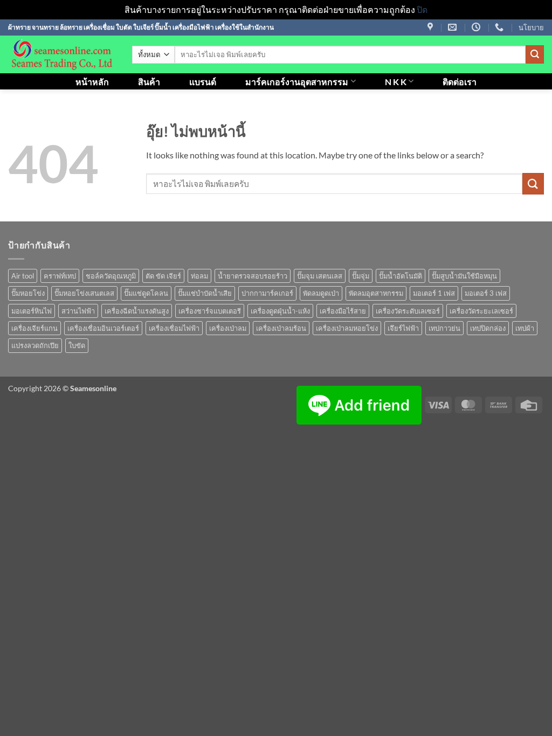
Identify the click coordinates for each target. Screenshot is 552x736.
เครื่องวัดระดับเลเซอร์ (408, 311)
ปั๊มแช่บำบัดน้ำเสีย (205, 293)
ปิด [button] (422, 9)
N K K (395, 82)
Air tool (22, 276)
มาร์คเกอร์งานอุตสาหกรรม (296, 82)
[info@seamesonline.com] (453, 27)
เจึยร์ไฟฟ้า (403, 328)
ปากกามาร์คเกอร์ (267, 293)
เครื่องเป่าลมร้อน (281, 328)
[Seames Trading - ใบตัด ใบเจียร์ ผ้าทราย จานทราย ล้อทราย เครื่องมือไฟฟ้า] (62, 54)
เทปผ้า (524, 328)
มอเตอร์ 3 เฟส (486, 293)
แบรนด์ (202, 82)
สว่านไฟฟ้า (78, 311)
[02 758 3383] (500, 27)
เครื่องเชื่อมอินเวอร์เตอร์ (103, 328)
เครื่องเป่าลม (227, 328)
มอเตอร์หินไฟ (31, 311)
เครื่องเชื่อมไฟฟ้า (174, 328)
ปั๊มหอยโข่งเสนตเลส (84, 293)
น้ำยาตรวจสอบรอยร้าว (252, 276)
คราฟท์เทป (60, 276)
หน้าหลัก (92, 82)
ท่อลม (199, 276)
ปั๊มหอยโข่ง (28, 293)
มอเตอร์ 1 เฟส (434, 293)
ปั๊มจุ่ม (360, 276)
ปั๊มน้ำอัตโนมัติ (400, 276)
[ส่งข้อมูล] (535, 54)
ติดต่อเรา (460, 82)
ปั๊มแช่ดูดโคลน (146, 293)
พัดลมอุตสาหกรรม (376, 293)
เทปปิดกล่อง (488, 328)
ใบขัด (76, 345)
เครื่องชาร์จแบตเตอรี (209, 311)
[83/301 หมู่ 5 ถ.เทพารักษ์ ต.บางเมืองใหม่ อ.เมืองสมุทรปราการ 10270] (431, 27)
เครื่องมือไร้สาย (343, 311)
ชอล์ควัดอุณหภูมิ (111, 276)
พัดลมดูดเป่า (321, 293)
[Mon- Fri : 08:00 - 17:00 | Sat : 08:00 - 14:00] (477, 27)
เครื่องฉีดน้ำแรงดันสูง (137, 311)
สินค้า (149, 82)
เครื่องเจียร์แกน (34, 328)
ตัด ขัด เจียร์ (163, 276)
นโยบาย (531, 27)
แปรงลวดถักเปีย (35, 345)
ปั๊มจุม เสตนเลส (319, 276)
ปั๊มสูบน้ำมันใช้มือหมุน (464, 276)
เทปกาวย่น (444, 328)
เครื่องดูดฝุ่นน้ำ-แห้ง (280, 311)
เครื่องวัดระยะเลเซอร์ (481, 311)
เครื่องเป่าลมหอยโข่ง (347, 328)
